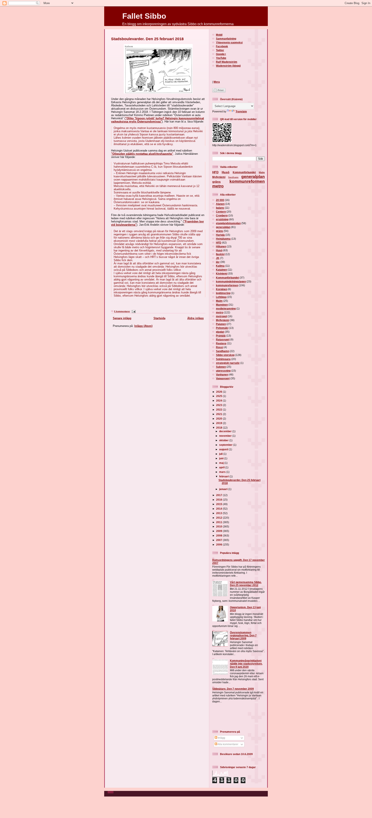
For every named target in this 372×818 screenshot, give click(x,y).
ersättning (222, 219)
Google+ (221, 54)
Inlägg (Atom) (143, 326)
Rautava (221, 343)
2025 (219, 396)
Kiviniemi (221, 273)
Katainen (221, 269)
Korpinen (221, 289)
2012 (219, 517)
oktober (224, 440)
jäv (218, 261)
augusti (224, 449)
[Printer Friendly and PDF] (219, 91)
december (225, 431)
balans (220, 207)
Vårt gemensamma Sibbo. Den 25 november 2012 (246, 584)
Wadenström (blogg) (228, 65)
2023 (219, 405)
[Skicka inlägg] (133, 311)
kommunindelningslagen (231, 281)
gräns (216, 181)
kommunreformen (247, 181)
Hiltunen (221, 246)
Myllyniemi (218, 177)
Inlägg (221, 737)
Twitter (220, 50)
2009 (219, 531)
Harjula (220, 234)
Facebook (222, 46)
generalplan (253, 176)
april (222, 467)
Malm (262, 172)
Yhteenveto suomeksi (229, 42)
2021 (219, 414)
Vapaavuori (223, 378)
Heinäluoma (223, 238)
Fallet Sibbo (144, 16)
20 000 (220, 200)
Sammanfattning (226, 38)
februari (224, 476)
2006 (219, 544)
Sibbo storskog (225, 355)
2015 (219, 504)
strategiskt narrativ (228, 363)
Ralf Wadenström (226, 61)
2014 (219, 508)
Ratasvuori (222, 339)
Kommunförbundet (244, 172)
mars (222, 471)
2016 (219, 499)
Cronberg (222, 215)
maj (221, 462)
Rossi (219, 347)
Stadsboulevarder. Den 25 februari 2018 (147, 39)
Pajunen (221, 324)
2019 (219, 423)
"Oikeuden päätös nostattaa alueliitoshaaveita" (142, 153)
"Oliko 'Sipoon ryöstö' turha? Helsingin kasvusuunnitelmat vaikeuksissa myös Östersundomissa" (157, 120)
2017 (219, 495)
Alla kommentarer (227, 744)
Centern (221, 211)
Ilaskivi (220, 254)
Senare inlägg (122, 318)
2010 (219, 526)
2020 (219, 418)
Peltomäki (222, 327)
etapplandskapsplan (228, 223)
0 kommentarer (122, 311)
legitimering (223, 293)
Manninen (222, 304)
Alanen (220, 203)
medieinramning (226, 308)
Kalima (220, 265)
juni (221, 458)
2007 (219, 540)
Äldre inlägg (195, 318)
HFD (215, 172)
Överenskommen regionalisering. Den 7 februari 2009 (243, 635)
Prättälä (221, 335)
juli (221, 453)
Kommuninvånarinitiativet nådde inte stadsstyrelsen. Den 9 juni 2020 (246, 663)
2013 (219, 513)
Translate (241, 111)
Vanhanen (222, 374)
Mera (217, 81)
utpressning (223, 370)
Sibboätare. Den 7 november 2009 (233, 688)
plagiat (220, 331)
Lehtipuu (221, 297)
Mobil (219, 34)
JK (217, 258)
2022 (219, 409)
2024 (219, 400)
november (225, 435)
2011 (219, 522)
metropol (221, 316)
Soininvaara (223, 359)
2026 (219, 391)
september (226, 444)
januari (223, 489)
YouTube (221, 58)
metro (218, 186)
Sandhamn (233, 177)
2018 (219, 427)
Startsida (159, 318)
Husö (225, 172)
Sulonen (221, 366)
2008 (219, 535)
